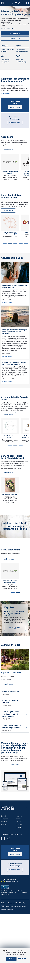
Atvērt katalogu (9, 559)
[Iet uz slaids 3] (15, 183)
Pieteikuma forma (15, 123)
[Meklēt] (12, 3)
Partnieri (18, 821)
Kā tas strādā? (15, 765)
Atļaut (11, 958)
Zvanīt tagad (15, 33)
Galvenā (3, 816)
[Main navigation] (27, 3)
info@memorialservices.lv (12, 834)
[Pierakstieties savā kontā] (19, 3)
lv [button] (22, 3)
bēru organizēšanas (8, 20)
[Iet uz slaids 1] (4, 183)
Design (7, 909)
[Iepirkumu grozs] (16, 3)
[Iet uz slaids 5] (25, 183)
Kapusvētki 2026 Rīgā (11, 672)
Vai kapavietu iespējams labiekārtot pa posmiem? (11, 726)
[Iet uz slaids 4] (20, 183)
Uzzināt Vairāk (5, 93)
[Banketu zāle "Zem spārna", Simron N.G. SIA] (10, 426)
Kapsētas (4, 821)
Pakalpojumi (4, 819)
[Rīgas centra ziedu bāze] (10, 485)
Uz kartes (19, 824)
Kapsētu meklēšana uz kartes (15, 628)
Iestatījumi (22, 958)
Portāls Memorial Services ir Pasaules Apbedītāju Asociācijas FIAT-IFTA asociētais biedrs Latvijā (14, 892)
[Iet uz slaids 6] (7, 185)
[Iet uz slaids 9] (23, 185)
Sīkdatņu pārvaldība (12, 881)
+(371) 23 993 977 (15, 107)
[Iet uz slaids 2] (9, 183)
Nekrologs (19, 816)
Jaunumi (18, 819)
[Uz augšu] (27, 808)
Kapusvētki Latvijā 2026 (11, 691)
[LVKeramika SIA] (10, 222)
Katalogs (3, 824)
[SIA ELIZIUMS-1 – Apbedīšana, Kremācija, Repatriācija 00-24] (10, 162)
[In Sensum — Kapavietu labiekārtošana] (10, 571)
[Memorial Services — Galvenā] (2, 3)
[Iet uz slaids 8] (17, 185)
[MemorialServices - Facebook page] (3, 838)
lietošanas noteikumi (20, 906)
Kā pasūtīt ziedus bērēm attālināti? (11, 701)
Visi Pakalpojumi (15, 38)
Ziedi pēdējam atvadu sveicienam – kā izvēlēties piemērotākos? (12, 714)
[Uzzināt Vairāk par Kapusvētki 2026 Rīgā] (15, 659)
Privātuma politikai (6, 906)
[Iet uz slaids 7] (12, 185)
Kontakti (18, 827)
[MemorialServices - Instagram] (8, 838)
